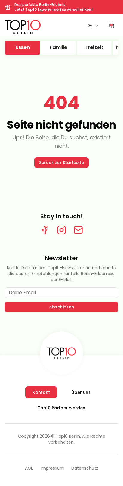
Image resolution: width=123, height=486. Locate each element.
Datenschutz (84, 468)
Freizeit (94, 47)
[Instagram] (61, 230)
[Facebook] (45, 230)
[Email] (78, 230)
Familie (58, 47)
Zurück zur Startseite (61, 163)
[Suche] (111, 25)
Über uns (81, 392)
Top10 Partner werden (61, 408)
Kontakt (41, 392)
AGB (29, 468)
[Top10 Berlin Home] (61, 352)
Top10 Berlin (68, 436)
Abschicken (61, 307)
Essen (23, 47)
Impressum (52, 468)
